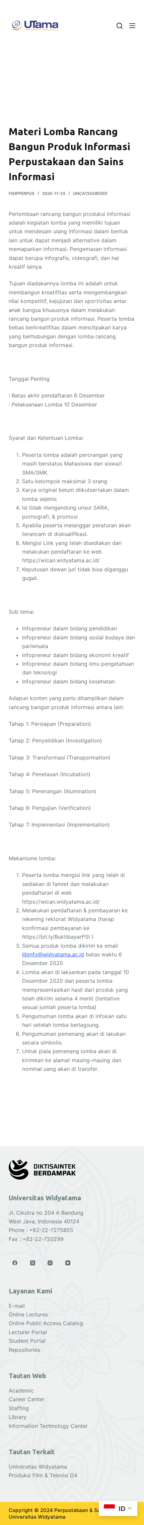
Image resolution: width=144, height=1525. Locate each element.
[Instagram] (50, 1263)
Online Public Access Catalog (46, 1323)
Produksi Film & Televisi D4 (43, 1475)
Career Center (27, 1399)
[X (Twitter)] (32, 1263)
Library (17, 1417)
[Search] (120, 26)
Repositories (24, 1349)
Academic (21, 1390)
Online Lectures (28, 1314)
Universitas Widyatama (38, 1466)
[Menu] (132, 26)
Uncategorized (90, 193)
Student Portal (27, 1340)
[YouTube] (67, 1263)
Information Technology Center (48, 1426)
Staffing (19, 1408)
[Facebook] (15, 1263)
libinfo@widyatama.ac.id (53, 954)
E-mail (17, 1305)
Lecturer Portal (28, 1332)
